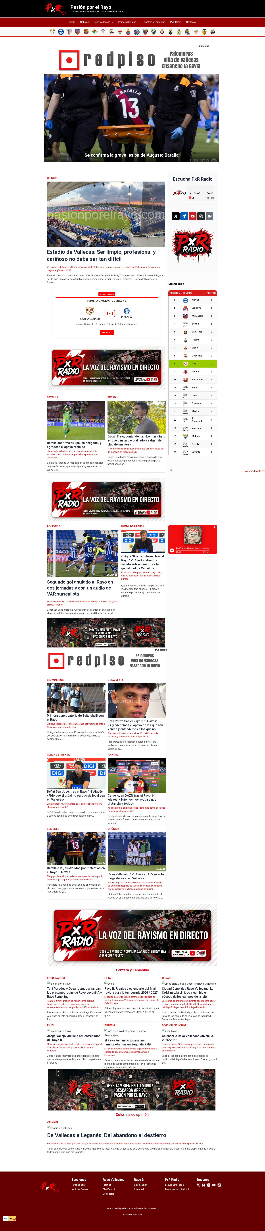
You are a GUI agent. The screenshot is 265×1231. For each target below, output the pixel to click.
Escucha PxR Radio (174, 1185)
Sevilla (195, 323)
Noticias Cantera (80, 1189)
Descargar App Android (177, 1189)
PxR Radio (175, 22)
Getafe (196, 444)
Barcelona (197, 379)
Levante (196, 452)
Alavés (195, 300)
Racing (196, 339)
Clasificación (109, 1189)
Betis (194, 387)
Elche (195, 347)
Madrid (196, 411)
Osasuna (197, 403)
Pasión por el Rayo (91, 7)
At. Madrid (197, 316)
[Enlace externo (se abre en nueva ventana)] (132, 60)
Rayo (194, 363)
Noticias (84, 22)
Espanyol (197, 308)
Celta (195, 395)
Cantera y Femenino (154, 22)
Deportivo (197, 355)
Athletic (196, 371)
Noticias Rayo (79, 1185)
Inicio (72, 22)
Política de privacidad (132, 1214)
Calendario (108, 1194)
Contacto (191, 22)
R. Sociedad (197, 420)
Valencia (197, 428)
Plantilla (107, 1185)
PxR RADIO (107, 332)
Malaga (196, 436)
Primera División (127, 22)
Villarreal (197, 331)
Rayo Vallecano (102, 22)
